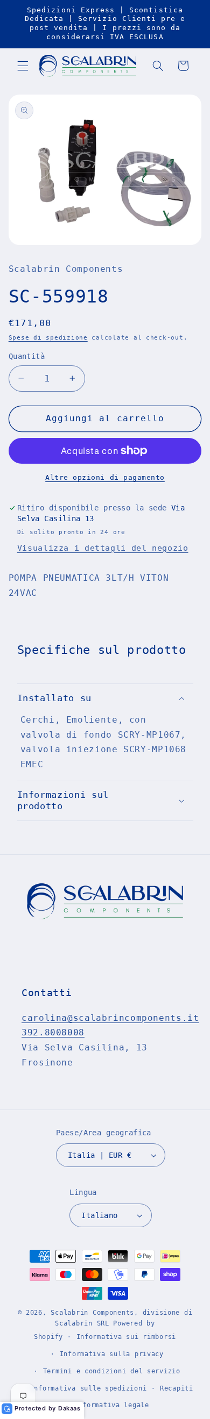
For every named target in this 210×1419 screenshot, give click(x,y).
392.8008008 (53, 1032)
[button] (22, 65)
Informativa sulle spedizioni (88, 1388)
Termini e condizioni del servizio (111, 1371)
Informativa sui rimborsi (126, 1337)
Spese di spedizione (48, 337)
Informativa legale (111, 1405)
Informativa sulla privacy (112, 1354)
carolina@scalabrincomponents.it (110, 1018)
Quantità (27, 356)
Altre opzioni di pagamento (105, 477)
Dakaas (69, 1408)
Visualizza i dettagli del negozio (102, 547)
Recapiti (176, 1388)
